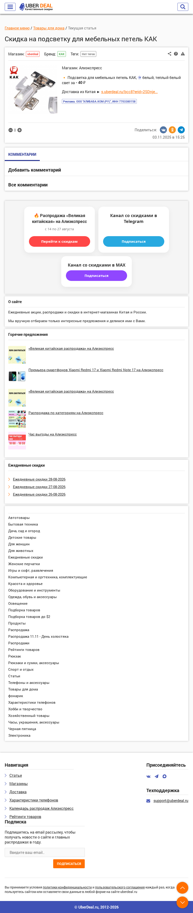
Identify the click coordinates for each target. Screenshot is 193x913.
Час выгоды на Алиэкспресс (52, 434)
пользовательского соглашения (120, 887)
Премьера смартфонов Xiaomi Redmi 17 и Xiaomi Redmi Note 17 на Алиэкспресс (95, 370)
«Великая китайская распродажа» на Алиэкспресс (71, 348)
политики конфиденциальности (67, 887)
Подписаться (134, 241)
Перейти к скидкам (59, 241)
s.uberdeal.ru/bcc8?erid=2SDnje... (129, 91)
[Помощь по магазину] (176, 53)
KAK (61, 54)
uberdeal (32, 54)
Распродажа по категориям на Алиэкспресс (65, 413)
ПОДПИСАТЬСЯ (69, 863)
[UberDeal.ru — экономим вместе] (35, 7)
